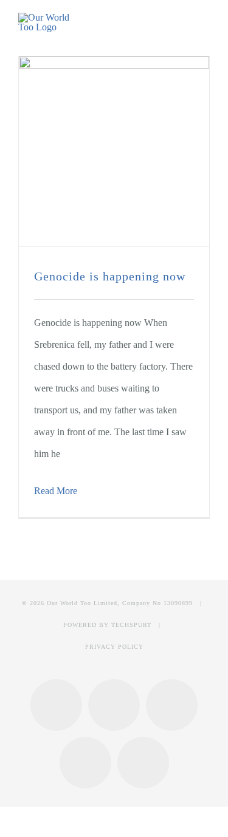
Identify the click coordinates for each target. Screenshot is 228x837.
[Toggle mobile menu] (205, 23)
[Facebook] (56, 705)
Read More (55, 491)
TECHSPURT (131, 625)
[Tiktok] (143, 762)
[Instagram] (114, 705)
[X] (172, 705)
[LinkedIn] (85, 762)
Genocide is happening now (109, 276)
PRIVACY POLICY (114, 646)
